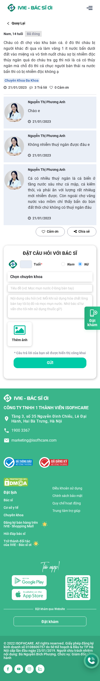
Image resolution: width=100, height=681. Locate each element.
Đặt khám (50, 621)
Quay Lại (18, 23)
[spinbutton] (26, 264)
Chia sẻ (84, 231)
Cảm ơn (52, 231)
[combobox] (10, 277)
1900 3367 (20, 430)
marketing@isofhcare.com (34, 440)
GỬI (50, 362)
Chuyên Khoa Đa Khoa (22, 80)
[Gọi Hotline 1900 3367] (91, 660)
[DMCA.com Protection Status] (16, 482)
